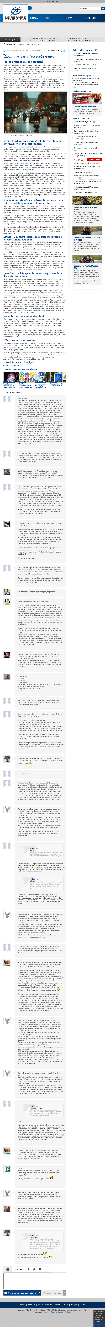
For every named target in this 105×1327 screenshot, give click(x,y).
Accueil (22, 1305)
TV (101, 18)
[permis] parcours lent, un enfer (87, 163)
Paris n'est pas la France (86, 40)
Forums (82, 1305)
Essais (40, 1305)
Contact (67, 1312)
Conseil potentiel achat (84, 172)
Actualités (31, 1305)
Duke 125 (46, 268)
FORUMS (89, 18)
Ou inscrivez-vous (52, 1293)
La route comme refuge (60, 40)
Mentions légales (56, 1312)
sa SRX (61, 348)
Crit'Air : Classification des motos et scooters (25, 384)
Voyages (74, 1305)
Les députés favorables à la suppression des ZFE (9, 385)
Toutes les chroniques (12, 365)
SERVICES (72, 18)
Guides (65, 1305)
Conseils (57, 1305)
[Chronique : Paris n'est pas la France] (35, 134)
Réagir (52, 51)
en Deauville (33, 306)
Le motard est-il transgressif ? (86, 193)
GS (4, 270)
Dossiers (48, 1305)
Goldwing (28, 268)
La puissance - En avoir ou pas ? (69, 38)
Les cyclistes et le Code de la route (56, 383)
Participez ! (94, 159)
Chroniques (10, 39)
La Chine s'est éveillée (35, 40)
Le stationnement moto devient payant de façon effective (41, 385)
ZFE (5, 154)
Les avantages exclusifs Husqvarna (87, 82)
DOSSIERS (53, 18)
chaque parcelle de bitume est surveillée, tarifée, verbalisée (35, 166)
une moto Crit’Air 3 (57, 154)
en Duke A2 (44, 304)
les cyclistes (44, 181)
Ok (98, 1324)
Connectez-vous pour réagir (22, 1293)
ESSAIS (36, 18)
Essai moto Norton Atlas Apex (86, 65)
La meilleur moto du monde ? (37, 38)
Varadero (44, 302)
